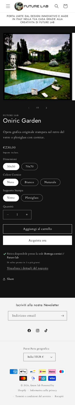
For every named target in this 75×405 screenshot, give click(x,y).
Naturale (50, 182)
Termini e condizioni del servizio (33, 396)
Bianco (29, 182)
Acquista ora (37, 240)
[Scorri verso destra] (46, 107)
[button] (8, 6)
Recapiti (59, 396)
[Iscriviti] (62, 315)
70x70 (30, 166)
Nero (10, 182)
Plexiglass (32, 198)
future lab (35, 385)
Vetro (11, 198)
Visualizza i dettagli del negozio (27, 268)
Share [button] (10, 279)
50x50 (11, 166)
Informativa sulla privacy (43, 390)
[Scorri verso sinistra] (28, 107)
